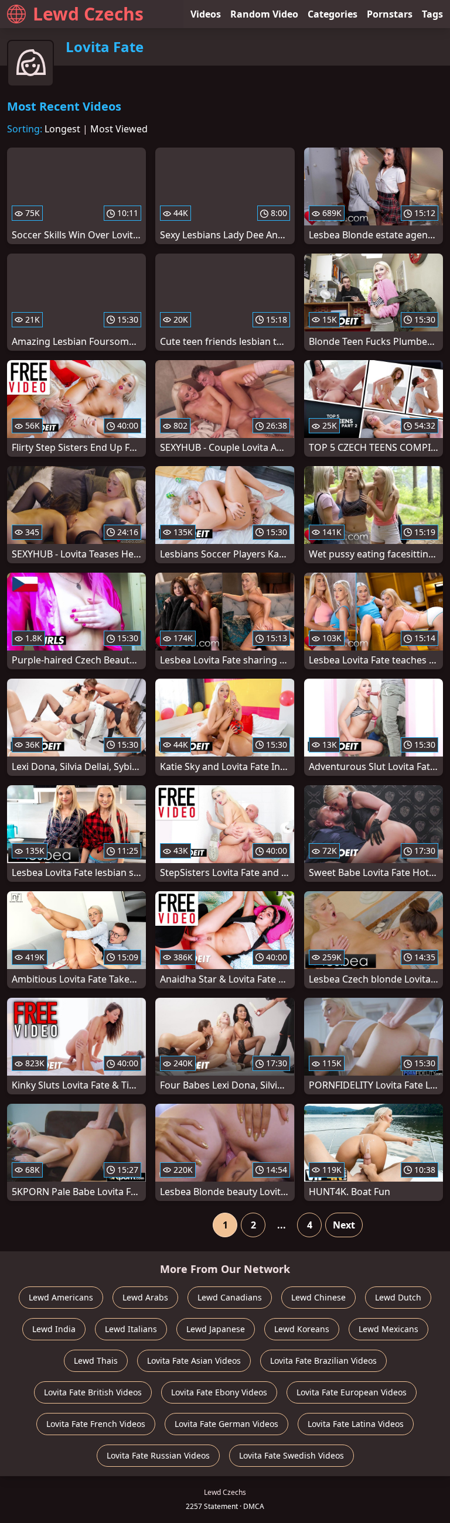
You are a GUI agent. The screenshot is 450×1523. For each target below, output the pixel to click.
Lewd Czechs (88, 14)
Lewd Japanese (215, 1328)
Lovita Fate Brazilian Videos (323, 1360)
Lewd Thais (96, 1360)
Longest (62, 128)
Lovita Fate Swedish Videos (291, 1455)
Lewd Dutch (398, 1297)
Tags (432, 14)
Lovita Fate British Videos (93, 1392)
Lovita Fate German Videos (226, 1423)
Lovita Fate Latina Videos (356, 1423)
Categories (332, 14)
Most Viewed (119, 128)
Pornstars (389, 14)
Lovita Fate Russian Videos (158, 1455)
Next (344, 1225)
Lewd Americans (61, 1297)
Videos (205, 14)
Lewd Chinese (318, 1297)
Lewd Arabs (145, 1297)
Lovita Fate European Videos (351, 1392)
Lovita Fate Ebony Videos (219, 1392)
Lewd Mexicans (388, 1328)
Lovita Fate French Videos (95, 1423)
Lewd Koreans (301, 1328)
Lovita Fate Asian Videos (194, 1360)
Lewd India (54, 1328)
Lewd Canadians (229, 1297)
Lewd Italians (131, 1328)
